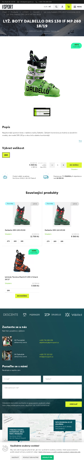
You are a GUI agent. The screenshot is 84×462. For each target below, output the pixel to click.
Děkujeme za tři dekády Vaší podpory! (63, 425)
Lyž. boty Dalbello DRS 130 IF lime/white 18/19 (62, 12)
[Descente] (10, 314)
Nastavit (15, 457)
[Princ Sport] (7, 7)
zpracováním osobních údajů (39, 403)
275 (8, 241)
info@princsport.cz (26, 2)
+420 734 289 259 (45, 2)
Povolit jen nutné (30, 457)
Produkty (14, 12)
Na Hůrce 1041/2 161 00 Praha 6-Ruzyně (17, 434)
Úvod (4, 12)
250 (8, 290)
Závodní (36, 12)
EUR (45, 7)
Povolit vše (47, 457)
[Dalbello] (52, 314)
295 (22, 241)
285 (15, 241)
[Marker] (31, 314)
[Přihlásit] (62, 7)
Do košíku (22, 296)
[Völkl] (73, 315)
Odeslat (74, 404)
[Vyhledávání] (56, 7)
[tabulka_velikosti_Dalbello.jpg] (42, 112)
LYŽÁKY (26, 12)
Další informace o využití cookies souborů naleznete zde (59, 452)
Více (80, 141)
